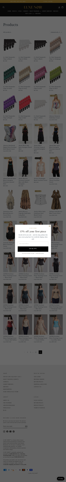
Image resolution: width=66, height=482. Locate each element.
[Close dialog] (49, 226)
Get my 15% (33, 248)
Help (61, 478)
